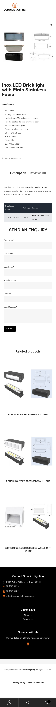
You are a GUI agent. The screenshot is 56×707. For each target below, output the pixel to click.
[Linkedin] (28, 644)
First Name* (9, 240)
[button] (51, 25)
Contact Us (28, 619)
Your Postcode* (10, 280)
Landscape (16, 158)
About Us (28, 615)
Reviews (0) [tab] (38, 173)
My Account (9, 702)
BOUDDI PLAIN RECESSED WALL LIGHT (28, 415)
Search (28, 702)
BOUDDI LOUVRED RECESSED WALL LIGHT (28, 481)
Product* (7, 294)
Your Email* (9, 267)
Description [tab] (18, 173)
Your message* (10, 307)
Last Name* (9, 254)
